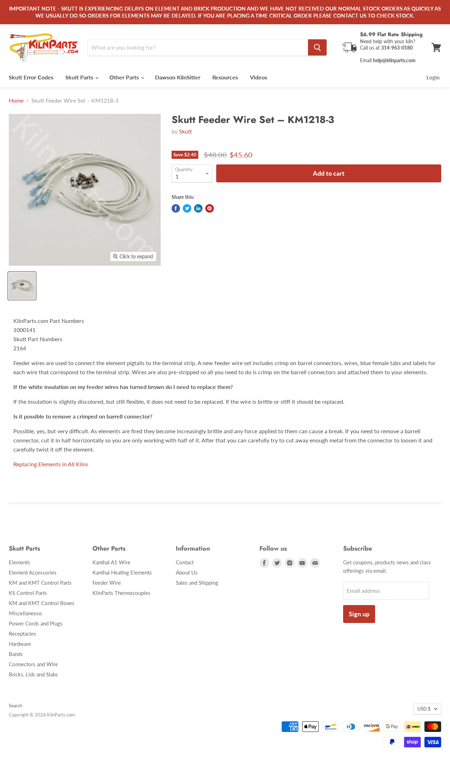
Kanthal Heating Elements (122, 572)
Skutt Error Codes (31, 77)
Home (16, 100)
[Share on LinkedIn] (198, 208)
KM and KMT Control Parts (40, 582)
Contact (185, 562)
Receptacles (22, 633)
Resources (225, 77)
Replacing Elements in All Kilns (50, 464)
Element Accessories (33, 572)
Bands (16, 654)
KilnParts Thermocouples (121, 593)
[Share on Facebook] (176, 208)
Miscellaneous (25, 613)
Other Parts (124, 77)
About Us (187, 572)
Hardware (20, 644)
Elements (19, 562)
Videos (258, 77)
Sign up (359, 614)
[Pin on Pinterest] (209, 208)
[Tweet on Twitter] (187, 208)
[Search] (317, 47)
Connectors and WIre (33, 664)
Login (432, 77)
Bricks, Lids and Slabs (33, 674)
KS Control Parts (28, 593)
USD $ (424, 709)
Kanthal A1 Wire (111, 562)
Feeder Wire (106, 582)
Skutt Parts (80, 77)
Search (15, 705)
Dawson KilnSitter (177, 77)
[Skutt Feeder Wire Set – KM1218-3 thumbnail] (22, 286)
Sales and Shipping (197, 582)
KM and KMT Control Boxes (42, 603)
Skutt (185, 131)
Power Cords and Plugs (36, 623)
